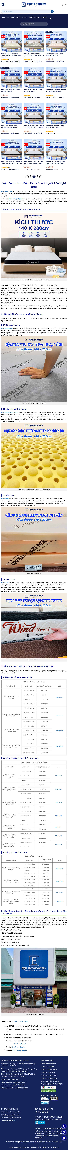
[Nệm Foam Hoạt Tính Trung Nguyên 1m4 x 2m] (11, 77)
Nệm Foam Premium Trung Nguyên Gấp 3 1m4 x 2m (55, 126)
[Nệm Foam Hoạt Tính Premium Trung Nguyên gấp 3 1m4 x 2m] (11, 149)
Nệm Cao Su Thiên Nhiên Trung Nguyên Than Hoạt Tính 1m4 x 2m (34, 55)
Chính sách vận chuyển (49, 1069)
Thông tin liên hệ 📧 (8, 1121)
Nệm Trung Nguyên (21, 1021)
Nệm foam (5, 498)
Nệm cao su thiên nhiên (9, 412)
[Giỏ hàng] (63, 5)
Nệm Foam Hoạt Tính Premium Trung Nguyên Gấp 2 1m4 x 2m (34, 126)
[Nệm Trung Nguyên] (34, 4)
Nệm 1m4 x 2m (34, 17)
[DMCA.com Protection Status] (54, 1098)
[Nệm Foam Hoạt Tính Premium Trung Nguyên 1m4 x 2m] (56, 77)
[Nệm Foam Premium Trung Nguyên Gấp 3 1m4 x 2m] (56, 113)
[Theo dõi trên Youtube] (47, 1112)
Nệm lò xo (5, 582)
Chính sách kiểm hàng (49, 1078)
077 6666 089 (14, 1079)
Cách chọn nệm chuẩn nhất (11, 1112)
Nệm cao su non (7, 328)
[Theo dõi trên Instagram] (38, 1112)
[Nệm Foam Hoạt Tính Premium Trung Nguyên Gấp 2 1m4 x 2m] (34, 113)
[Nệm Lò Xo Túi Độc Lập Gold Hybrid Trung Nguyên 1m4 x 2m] (56, 149)
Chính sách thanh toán (49, 1075)
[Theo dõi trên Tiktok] (40, 1112)
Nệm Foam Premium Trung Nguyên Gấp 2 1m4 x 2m (10, 126)
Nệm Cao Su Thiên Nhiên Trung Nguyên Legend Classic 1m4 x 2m (11, 55)
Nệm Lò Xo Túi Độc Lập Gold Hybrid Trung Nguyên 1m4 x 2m (55, 163)
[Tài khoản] (66, 5)
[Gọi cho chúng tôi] (45, 1112)
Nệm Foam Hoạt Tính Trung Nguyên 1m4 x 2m (10, 90)
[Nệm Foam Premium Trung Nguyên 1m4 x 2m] (34, 77)
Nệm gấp (58, 1142)
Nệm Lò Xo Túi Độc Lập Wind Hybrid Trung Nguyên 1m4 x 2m (33, 163)
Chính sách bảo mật (48, 1072)
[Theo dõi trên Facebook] (36, 1112)
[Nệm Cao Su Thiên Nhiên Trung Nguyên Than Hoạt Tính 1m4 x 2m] (34, 41)
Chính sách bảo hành (48, 1064)
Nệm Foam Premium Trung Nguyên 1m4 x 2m (33, 90)
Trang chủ (5, 17)
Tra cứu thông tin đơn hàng (11, 1118)
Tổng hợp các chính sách (10, 1115)
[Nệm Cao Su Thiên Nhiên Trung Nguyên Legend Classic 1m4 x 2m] (11, 41)
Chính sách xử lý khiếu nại (50, 1081)
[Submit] (52, 11)
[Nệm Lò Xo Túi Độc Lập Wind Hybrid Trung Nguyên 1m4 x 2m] (34, 149)
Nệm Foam (41, 1142)
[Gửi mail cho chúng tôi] (43, 1112)
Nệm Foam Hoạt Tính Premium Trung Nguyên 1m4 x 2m (56, 90)
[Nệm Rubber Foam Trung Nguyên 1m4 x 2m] (56, 41)
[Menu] (3, 4)
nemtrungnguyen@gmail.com (16, 1082)
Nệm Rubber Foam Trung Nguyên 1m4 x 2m (54, 54)
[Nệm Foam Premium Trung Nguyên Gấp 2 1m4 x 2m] (11, 113)
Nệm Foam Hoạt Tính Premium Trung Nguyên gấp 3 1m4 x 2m (11, 162)
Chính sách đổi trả (47, 1066)
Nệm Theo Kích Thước (19, 17)
